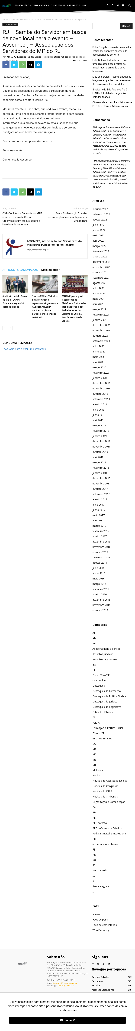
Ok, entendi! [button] (67, 1020)
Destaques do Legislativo (106, 706)
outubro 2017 (100, 488)
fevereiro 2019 (100, 430)
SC (93, 875)
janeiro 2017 (99, 536)
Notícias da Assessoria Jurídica (109, 780)
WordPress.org (100, 930)
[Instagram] (113, 5)
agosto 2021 (99, 283)
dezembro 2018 (101, 441)
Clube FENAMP (101, 675)
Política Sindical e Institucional (109, 833)
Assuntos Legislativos (104, 659)
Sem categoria (100, 886)
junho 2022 (98, 230)
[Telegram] (38, 64)
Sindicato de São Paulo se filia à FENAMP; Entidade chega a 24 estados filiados (109, 93)
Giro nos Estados (19, 19)
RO (94, 860)
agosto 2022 (99, 219)
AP (94, 643)
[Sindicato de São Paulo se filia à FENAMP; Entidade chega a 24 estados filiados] (15, 284)
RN (94, 854)
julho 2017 (98, 504)
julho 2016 (98, 568)
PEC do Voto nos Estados (107, 828)
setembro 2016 (101, 557)
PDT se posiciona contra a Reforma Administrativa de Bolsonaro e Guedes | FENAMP (111, 164)
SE (93, 881)
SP (93, 891)
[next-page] (10, 328)
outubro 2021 (100, 272)
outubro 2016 (100, 552)
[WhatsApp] (22, 64)
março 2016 (99, 583)
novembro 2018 (101, 446)
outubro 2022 (100, 209)
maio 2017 (98, 515)
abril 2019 (98, 420)
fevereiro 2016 (100, 589)
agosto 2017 (99, 499)
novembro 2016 (101, 546)
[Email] (30, 64)
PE (93, 817)
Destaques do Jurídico (104, 701)
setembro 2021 (101, 277)
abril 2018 (98, 457)
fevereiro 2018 (100, 467)
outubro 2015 (100, 610)
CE (93, 669)
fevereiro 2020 (100, 372)
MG (94, 754)
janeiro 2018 (99, 473)
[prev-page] (4, 328)
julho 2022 (98, 224)
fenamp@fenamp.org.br (65, 983)
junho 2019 (98, 415)
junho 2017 (98, 510)
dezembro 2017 (101, 478)
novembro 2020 (101, 330)
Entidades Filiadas (102, 712)
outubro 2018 (100, 451)
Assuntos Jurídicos (102, 654)
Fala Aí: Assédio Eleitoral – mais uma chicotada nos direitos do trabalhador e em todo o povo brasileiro (109, 66)
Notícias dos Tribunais (105, 796)
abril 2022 (98, 240)
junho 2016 (98, 573)
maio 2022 (98, 235)
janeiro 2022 (99, 256)
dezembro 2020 (101, 325)
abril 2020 (98, 362)
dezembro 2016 (101, 541)
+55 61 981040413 (66, 985)
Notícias (97, 775)
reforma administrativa (105, 844)
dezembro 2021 (101, 261)
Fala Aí (96, 722)
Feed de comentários (104, 924)
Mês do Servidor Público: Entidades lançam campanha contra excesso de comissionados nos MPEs (111, 80)
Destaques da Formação (106, 691)
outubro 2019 (100, 393)
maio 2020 (98, 356)
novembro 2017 (101, 483)
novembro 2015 (101, 605)
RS (93, 865)
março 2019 (99, 425)
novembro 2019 (101, 388)
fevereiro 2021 (100, 314)
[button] (129, 5)
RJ (93, 849)
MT (94, 765)
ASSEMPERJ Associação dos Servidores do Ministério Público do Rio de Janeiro (46, 56)
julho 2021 (98, 288)
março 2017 (99, 525)
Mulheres (97, 770)
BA (94, 664)
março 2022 (99, 246)
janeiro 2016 (99, 594)
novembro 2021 (101, 267)
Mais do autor (50, 270)
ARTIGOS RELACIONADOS (20, 270)
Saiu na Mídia (100, 870)
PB (94, 812)
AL (93, 633)
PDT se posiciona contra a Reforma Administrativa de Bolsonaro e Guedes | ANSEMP (111, 131)
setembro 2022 (101, 214)
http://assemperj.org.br (37, 249)
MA (94, 749)
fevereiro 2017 (100, 531)
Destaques (98, 685)
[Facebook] (107, 5)
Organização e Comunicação (108, 801)
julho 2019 (98, 409)
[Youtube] (123, 5)
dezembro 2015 (101, 599)
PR (94, 838)
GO (94, 743)
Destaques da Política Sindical (109, 696)
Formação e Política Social (107, 728)
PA (94, 807)
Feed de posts (100, 919)
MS (94, 759)
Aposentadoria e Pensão (106, 648)
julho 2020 (98, 346)
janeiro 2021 (99, 319)
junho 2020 (98, 351)
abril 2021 (98, 304)
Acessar (96, 914)
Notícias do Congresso (105, 786)
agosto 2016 (99, 562)
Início (5, 19)
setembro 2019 (101, 399)
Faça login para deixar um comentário (24, 348)
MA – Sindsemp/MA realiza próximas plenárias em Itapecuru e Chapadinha (68, 217)
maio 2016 (98, 578)
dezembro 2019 (101, 383)
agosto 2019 (99, 404)
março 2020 (99, 367)
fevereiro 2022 (100, 251)
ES (93, 717)
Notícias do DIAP (102, 791)
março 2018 (99, 462)
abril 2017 (98, 520)
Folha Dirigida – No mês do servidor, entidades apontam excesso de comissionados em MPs (111, 51)
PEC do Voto (99, 823)
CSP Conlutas (100, 680)
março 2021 (99, 309)
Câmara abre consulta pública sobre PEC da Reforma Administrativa (112, 104)
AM (94, 638)
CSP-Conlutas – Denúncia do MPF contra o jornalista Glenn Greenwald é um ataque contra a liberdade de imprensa (22, 219)
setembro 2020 (101, 341)
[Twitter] (118, 5)
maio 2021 (98, 298)
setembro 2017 (101, 494)
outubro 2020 (100, 335)
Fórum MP (98, 733)
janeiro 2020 (99, 378)
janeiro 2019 (99, 436)
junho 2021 (98, 293)
